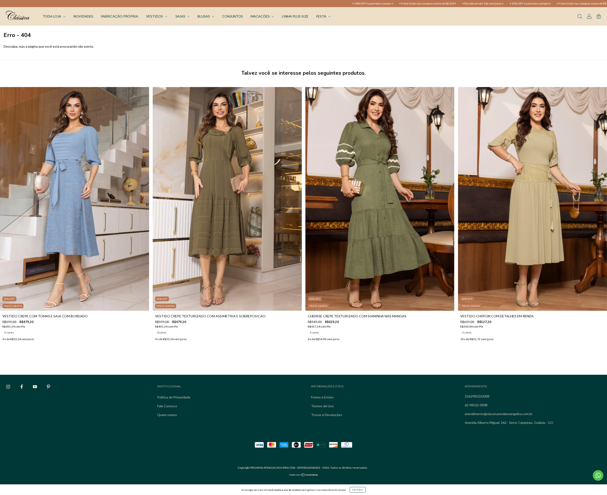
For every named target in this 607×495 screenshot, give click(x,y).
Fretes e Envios (322, 397)
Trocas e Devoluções (326, 415)
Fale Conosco (167, 406)
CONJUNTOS (232, 16)
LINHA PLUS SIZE (295, 16)
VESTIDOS (155, 16)
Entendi (357, 490)
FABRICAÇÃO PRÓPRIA (119, 16)
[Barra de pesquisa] (579, 17)
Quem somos (167, 415)
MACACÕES (260, 16)
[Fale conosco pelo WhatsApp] (598, 475)
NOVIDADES (83, 16)
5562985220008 (477, 396)
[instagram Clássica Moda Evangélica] (9, 387)
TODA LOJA (52, 16)
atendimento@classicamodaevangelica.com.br (499, 414)
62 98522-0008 (476, 405)
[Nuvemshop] (303, 475)
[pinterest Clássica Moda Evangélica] (48, 387)
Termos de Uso (322, 406)
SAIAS (180, 16)
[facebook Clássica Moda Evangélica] (22, 387)
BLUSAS (204, 16)
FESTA (321, 16)
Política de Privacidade (173, 397)
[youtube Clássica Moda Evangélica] (35, 387)
